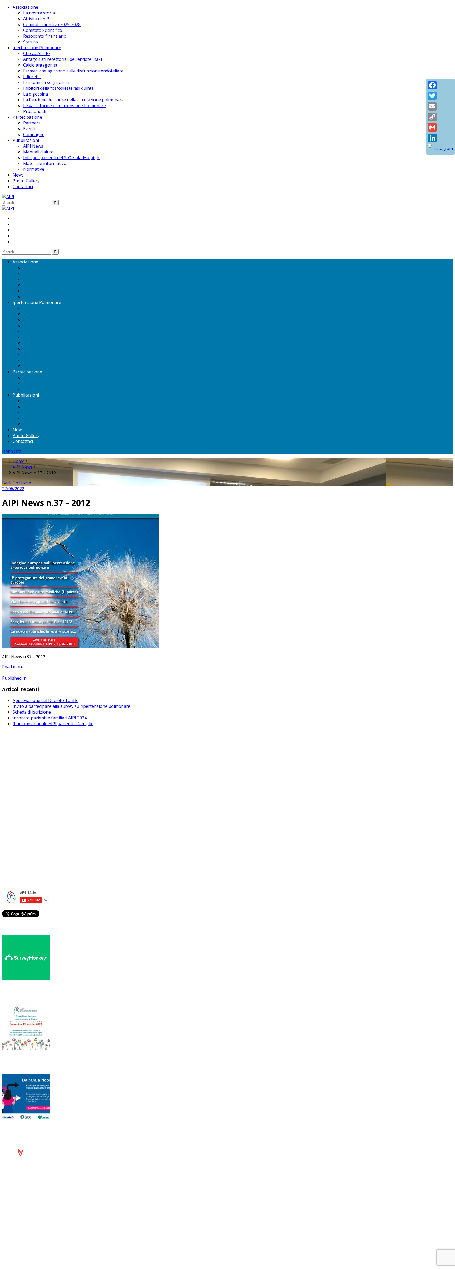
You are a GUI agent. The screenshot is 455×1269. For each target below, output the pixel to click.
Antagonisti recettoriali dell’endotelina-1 (62, 59)
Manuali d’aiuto (38, 152)
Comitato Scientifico (42, 30)
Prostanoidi (34, 111)
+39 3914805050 (33, 807)
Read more (12, 667)
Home (18, 461)
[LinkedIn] (440, 138)
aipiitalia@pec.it (28, 776)
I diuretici (32, 76)
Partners (32, 123)
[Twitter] (440, 96)
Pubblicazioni (26, 140)
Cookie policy (26, 838)
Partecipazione (27, 117)
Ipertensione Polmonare (37, 48)
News (18, 175)
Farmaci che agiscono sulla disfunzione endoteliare (73, 71)
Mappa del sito (27, 844)
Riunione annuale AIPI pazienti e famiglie (53, 723)
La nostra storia (39, 13)
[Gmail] (440, 127)
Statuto (30, 42)
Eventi (29, 129)
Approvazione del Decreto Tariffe (45, 700)
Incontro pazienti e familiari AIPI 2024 (50, 718)
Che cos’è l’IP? (36, 53)
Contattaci (23, 186)
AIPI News (33, 146)
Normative (33, 169)
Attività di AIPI (37, 19)
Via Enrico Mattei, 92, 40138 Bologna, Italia (55, 764)
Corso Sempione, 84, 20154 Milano (47, 802)
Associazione (25, 7)
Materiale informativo (44, 163)
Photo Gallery (26, 181)
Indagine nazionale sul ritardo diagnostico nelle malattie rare (78, 1130)
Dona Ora (11, 451)
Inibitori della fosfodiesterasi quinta (58, 88)
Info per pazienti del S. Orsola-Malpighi (61, 157)
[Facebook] (440, 85)
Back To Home (16, 483)
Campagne (33, 134)
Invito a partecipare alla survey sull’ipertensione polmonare (71, 706)
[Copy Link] (440, 117)
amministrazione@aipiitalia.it (41, 813)
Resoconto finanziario (44, 36)
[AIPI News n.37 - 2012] (80, 647)
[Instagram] (440, 148)
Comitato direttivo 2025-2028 (52, 24)
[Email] (440, 106)
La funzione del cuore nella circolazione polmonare (73, 100)
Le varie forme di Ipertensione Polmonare (64, 105)
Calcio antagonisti (40, 65)
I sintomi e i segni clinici (46, 82)
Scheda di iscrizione (32, 712)
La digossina (35, 94)
